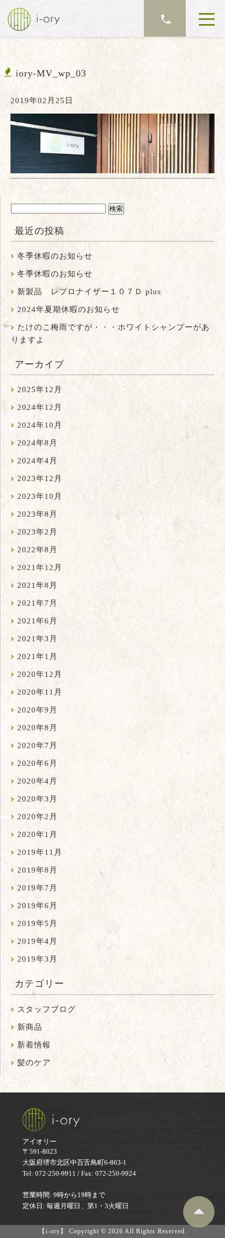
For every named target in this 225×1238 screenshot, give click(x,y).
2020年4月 (37, 781)
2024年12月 (39, 407)
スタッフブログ (46, 1009)
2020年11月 (39, 692)
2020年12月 (39, 674)
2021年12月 (39, 567)
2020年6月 (37, 763)
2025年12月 (39, 389)
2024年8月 (37, 443)
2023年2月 (37, 532)
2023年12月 (39, 478)
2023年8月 (37, 514)
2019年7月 (37, 888)
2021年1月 (37, 656)
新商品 (29, 1027)
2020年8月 (37, 727)
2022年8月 (37, 549)
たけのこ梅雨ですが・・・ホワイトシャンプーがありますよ (110, 333)
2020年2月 (37, 816)
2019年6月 (37, 905)
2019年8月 (37, 870)
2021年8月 (37, 585)
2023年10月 (39, 496)
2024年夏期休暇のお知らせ (68, 309)
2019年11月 (39, 852)
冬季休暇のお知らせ (55, 256)
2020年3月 (37, 799)
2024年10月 (39, 425)
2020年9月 (37, 710)
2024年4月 (37, 460)
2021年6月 (37, 621)
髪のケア (34, 1062)
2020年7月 (37, 745)
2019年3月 (37, 959)
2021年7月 (37, 603)
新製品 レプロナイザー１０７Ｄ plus (89, 291)
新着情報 (34, 1045)
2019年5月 (37, 923)
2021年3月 (37, 638)
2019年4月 (37, 941)
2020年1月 (37, 834)
